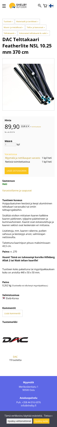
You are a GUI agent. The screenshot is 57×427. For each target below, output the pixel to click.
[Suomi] (52, 6)
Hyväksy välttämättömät (19, 421)
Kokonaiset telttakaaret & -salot (33, 33)
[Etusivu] (19, 8)
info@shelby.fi (28, 405)
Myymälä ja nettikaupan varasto (22, 158)
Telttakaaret (9, 33)
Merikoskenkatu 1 (28, 386)
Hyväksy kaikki (41, 421)
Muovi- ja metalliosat (13, 27)
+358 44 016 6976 (31, 402)
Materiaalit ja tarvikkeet (27, 21)
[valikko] (4, 6)
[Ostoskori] (45, 6)
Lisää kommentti (12, 313)
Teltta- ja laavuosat (35, 27)
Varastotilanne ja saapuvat (17, 190)
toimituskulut (36, 126)
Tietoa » (48, 415)
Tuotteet (8, 21)
